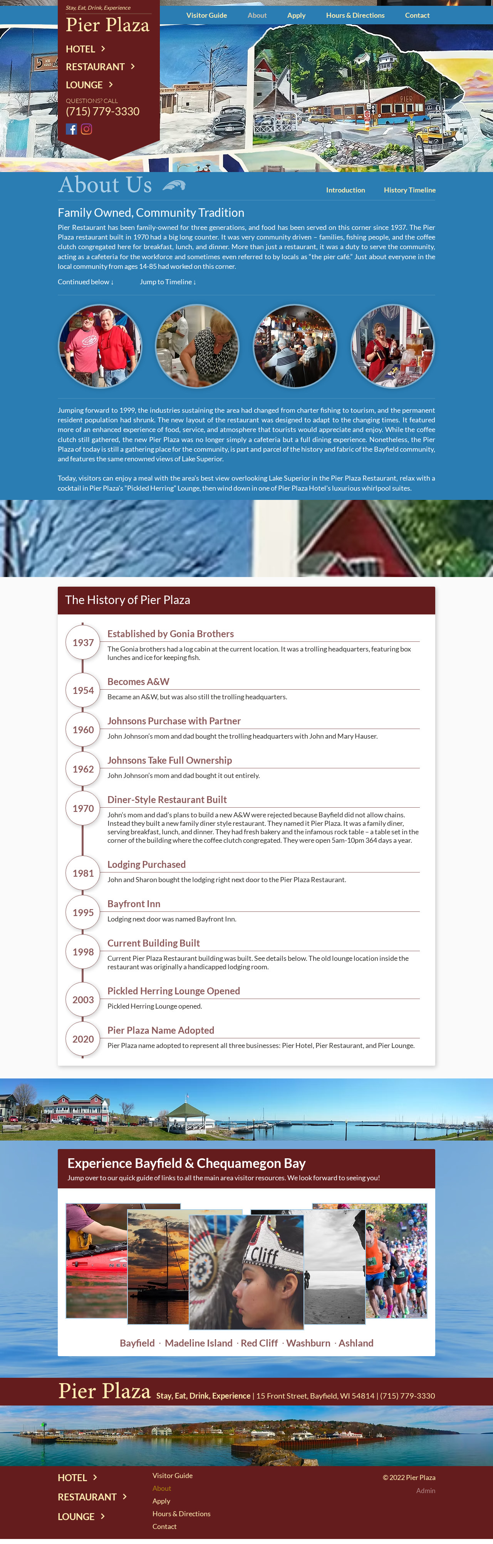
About (162, 1488)
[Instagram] (86, 129)
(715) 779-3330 (407, 1395)
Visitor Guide (173, 1475)
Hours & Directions (182, 1513)
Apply (161, 1501)
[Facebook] (71, 129)
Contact (165, 1526)
